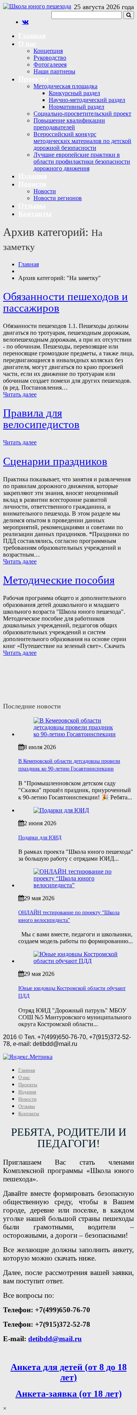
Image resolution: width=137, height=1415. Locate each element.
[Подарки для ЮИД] (61, 810)
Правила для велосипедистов (41, 418)
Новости (32, 183)
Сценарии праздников (55, 461)
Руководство (49, 57)
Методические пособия (59, 580)
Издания (32, 175)
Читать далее (20, 394)
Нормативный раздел (76, 106)
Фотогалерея (50, 64)
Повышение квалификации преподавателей (69, 124)
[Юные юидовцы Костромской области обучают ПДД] (76, 961)
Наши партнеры (54, 71)
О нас (27, 43)
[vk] (25, 22)
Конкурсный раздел (74, 93)
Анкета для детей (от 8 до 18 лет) (69, 1372)
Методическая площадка (65, 86)
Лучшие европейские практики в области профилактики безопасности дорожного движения (81, 161)
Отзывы (32, 205)
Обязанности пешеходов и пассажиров (65, 302)
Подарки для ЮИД (40, 837)
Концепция (48, 51)
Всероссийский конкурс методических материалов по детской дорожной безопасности (82, 141)
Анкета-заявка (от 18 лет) (69, 1394)
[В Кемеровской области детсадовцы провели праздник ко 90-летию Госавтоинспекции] (76, 734)
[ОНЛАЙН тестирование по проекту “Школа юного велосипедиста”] (76, 885)
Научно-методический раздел (87, 100)
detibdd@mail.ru (55, 1339)
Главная (32, 35)
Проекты (33, 78)
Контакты (35, 213)
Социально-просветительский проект (82, 113)
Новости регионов (57, 198)
